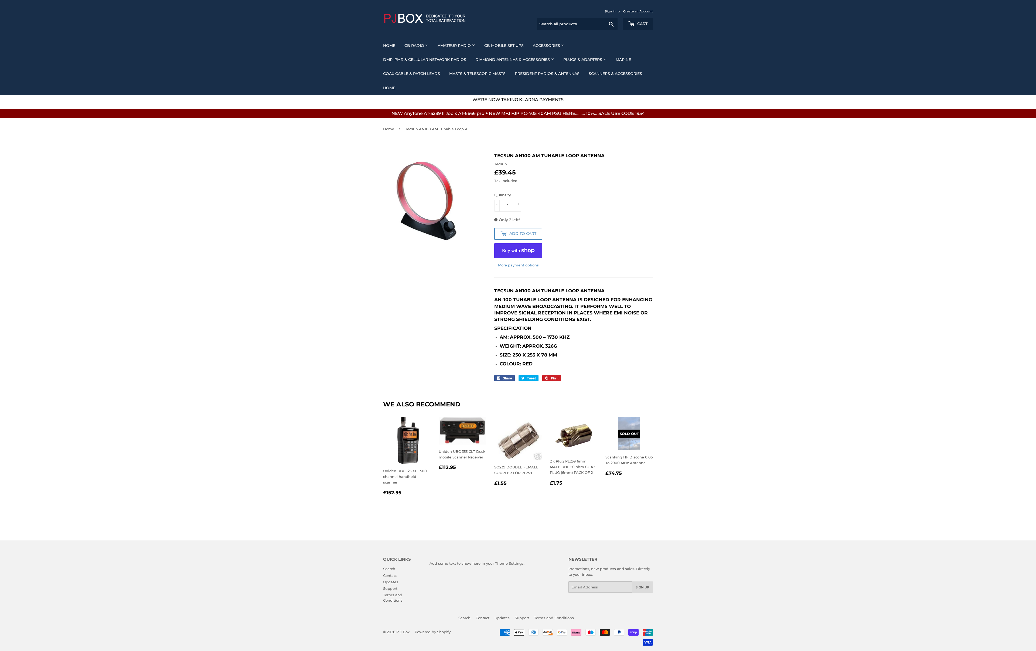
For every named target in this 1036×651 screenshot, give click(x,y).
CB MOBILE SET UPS (504, 45)
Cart (642, 23)
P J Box (403, 632)
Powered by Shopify (433, 632)
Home (389, 45)
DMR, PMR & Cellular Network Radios (424, 59)
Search (389, 569)
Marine (623, 59)
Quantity (502, 195)
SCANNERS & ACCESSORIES (615, 73)
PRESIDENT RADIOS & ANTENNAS (547, 73)
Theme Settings (509, 563)
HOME (389, 87)
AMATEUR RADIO (455, 45)
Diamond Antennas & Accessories (513, 59)
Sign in (610, 11)
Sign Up (642, 587)
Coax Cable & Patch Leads (411, 73)
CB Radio (414, 45)
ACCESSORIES (547, 45)
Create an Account (638, 11)
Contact (390, 575)
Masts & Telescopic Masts (477, 73)
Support (390, 588)
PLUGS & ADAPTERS (583, 59)
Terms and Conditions (554, 618)
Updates (390, 582)
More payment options (518, 265)
